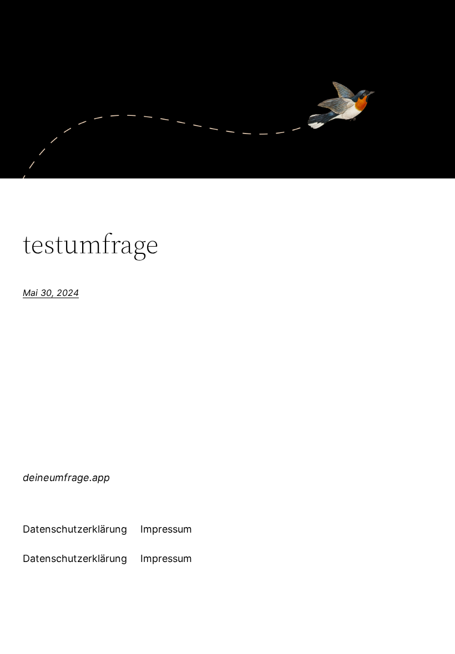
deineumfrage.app (66, 477)
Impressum (166, 529)
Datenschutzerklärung (75, 529)
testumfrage (91, 244)
